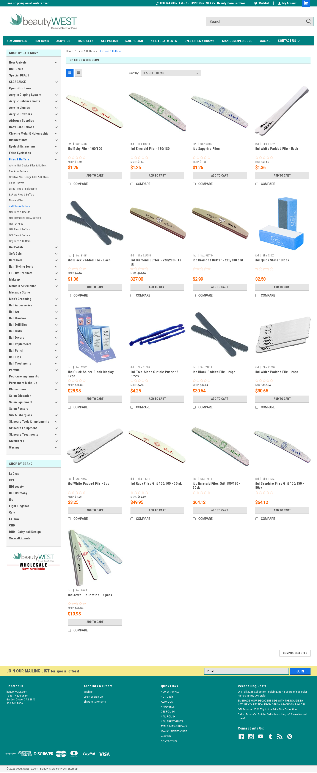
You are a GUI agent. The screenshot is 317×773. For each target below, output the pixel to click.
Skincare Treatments (23, 434)
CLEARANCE (17, 82)
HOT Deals (42, 41)
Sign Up (98, 696)
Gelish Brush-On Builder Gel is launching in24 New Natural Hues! (272, 716)
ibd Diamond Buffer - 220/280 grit (218, 260)
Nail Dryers (16, 338)
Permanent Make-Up (23, 383)
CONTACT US (287, 41)
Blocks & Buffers (18, 171)
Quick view (95, 137)
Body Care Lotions (21, 127)
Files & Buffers (19, 159)
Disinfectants (18, 140)
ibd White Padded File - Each (276, 149)
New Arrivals (18, 62)
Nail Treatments (20, 363)
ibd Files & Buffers (19, 206)
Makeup (14, 279)
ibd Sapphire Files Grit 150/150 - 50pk (279, 485)
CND (12, 525)
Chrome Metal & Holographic (29, 133)
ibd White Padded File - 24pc (276, 372)
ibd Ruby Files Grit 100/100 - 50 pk (156, 483)
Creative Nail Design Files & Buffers (29, 177)
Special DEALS (19, 75)
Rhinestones (17, 389)
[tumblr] (270, 736)
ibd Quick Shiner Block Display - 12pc (92, 374)
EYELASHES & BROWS (200, 41)
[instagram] (251, 736)
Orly (12, 512)
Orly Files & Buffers (19, 241)
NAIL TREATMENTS (164, 41)
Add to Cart (95, 175)
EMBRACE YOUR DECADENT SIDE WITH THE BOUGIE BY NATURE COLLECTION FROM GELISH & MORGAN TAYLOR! (271, 702)
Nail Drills (15, 331)
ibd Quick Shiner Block (272, 260)
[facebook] (241, 736)
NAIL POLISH (134, 41)
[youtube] (260, 736)
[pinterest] (289, 736)
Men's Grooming (20, 299)
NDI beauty (16, 487)
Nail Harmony (18, 493)
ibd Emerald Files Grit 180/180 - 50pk (216, 485)
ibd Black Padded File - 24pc (214, 372)
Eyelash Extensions (22, 146)
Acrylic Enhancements (24, 101)
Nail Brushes (17, 318)
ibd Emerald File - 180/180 (150, 149)
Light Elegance (19, 506)
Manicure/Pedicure (22, 286)
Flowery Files (16, 200)
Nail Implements (20, 344)
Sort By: (134, 73)
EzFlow (14, 519)
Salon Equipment (20, 402)
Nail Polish (16, 350)
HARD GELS (86, 41)
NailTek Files (16, 223)
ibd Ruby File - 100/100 (85, 149)
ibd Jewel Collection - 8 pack (90, 595)
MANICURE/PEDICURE (237, 41)
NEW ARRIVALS (16, 41)
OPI (11, 480)
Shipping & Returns (95, 701)
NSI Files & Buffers (19, 229)
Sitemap (72, 768)
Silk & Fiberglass (20, 415)
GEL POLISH (109, 41)
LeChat (14, 474)
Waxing (14, 447)
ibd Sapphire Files (206, 149)
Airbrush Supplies (21, 121)
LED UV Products (20, 273)
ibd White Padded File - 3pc (88, 483)
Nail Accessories (20, 305)
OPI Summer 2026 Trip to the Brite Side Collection (267, 709)
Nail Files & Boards (19, 212)
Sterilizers (16, 441)
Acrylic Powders (20, 114)
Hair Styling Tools (21, 267)
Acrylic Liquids (19, 108)
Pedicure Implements (24, 376)
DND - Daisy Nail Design (25, 532)
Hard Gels (15, 260)
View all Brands (19, 538)
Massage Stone (19, 292)
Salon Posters (18, 409)
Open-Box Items (20, 88)
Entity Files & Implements (23, 188)
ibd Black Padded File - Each (89, 260)
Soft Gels (15, 254)
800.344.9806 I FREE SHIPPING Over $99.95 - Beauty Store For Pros (202, 3)
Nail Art (14, 312)
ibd (11, 499)
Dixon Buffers (16, 183)
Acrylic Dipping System (25, 95)
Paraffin (14, 370)
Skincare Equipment (23, 428)
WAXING (265, 41)
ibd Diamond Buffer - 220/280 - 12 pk (155, 262)
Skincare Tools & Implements (29, 422)
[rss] (280, 736)
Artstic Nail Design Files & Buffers (28, 165)
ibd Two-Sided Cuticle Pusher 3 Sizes (154, 374)
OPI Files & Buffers (19, 235)
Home (69, 51)
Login (87, 696)
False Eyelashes (20, 153)
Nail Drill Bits (18, 325)
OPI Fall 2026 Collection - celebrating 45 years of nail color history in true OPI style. (272, 693)
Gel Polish (16, 247)
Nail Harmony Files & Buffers (25, 217)
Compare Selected (295, 653)
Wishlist (264, 3)
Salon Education (20, 396)
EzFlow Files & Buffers (21, 194)
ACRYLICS (63, 41)
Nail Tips (15, 357)
